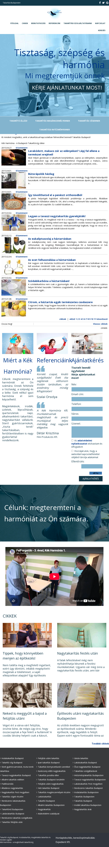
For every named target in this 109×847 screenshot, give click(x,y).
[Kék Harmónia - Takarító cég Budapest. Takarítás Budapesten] (54, 19)
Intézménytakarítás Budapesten (88, 775)
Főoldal (14, 23)
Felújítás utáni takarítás (48, 758)
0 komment (22, 147)
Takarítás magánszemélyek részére (54, 792)
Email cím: (77, 394)
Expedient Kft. (63, 842)
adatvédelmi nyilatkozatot (81, 442)
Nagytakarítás (44, 809)
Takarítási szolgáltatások (85, 771)
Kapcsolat (100, 23)
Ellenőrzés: (77, 461)
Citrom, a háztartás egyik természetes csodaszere (60, 302)
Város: (75, 413)
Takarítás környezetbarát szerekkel (54, 766)
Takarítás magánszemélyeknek (52, 120)
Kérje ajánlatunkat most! (67, 87)
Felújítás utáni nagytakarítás (51, 783)
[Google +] (107, 3)
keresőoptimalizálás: (84, 837)
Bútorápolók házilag (41, 174)
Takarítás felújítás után (12, 822)
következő (102, 319)
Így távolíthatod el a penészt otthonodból (55, 195)
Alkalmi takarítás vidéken (13, 779)
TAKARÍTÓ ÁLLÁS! (18, 120)
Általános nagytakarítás (12, 788)
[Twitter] (103, 3)
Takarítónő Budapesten (12, 809)
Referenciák (54, 23)
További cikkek (100, 743)
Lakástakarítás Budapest (13, 813)
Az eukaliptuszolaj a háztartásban (49, 238)
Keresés (101, 30)
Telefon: (76, 404)
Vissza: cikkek (100, 324)
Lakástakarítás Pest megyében (88, 783)
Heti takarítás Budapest (48, 788)
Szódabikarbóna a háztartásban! (48, 281)
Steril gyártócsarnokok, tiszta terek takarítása (16, 768)
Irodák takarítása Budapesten (87, 805)
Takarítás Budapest (83, 800)
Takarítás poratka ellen (48, 775)
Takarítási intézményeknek (54, 129)
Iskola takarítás (81, 758)
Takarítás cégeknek (89, 120)
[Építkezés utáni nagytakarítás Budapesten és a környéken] (81, 707)
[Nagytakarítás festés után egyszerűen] (81, 647)
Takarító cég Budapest (12, 762)
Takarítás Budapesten (84, 796)
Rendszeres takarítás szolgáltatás (17, 818)
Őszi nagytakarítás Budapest (87, 766)
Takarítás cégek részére (12, 796)
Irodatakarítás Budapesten (86, 792)
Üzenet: (76, 423)
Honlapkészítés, (64, 837)
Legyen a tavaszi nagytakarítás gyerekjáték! (56, 216)
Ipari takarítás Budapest (49, 762)
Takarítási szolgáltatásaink (78, 23)
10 (92, 319)
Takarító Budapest (46, 800)
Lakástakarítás (44, 796)
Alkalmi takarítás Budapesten (51, 805)
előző (72, 319)
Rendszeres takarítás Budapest (88, 788)
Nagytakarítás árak (83, 809)
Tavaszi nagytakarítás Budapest (16, 775)
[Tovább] (27, 647)
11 (95, 319)
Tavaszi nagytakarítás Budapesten (90, 779)
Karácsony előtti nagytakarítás (52, 771)
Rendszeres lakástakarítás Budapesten (12, 802)
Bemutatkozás (38, 23)
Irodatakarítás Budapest (13, 758)
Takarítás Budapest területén (51, 779)
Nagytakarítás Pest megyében (15, 792)
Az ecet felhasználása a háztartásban (52, 260)
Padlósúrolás (7, 783)
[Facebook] (100, 3)
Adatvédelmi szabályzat (48, 813)
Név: (74, 384)
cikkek (62, 319)
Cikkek (25, 23)
